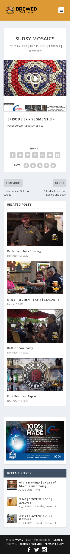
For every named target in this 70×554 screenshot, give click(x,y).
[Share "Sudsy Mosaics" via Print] (57, 155)
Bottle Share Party (20, 348)
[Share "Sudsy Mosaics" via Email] (50, 155)
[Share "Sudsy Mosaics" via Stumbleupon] (42, 155)
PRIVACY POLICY (54, 544)
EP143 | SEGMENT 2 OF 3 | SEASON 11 (35, 517)
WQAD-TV (21, 539)
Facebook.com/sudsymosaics (25, 125)
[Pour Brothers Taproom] (35, 374)
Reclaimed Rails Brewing (24, 251)
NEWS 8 (57, 539)
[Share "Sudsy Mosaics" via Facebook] (12, 155)
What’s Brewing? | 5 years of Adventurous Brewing (37, 484)
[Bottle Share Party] (35, 326)
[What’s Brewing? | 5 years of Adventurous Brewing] (12, 485)
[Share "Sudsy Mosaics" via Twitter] (20, 155)
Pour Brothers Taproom (24, 396)
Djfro (24, 46)
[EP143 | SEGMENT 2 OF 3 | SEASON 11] (12, 518)
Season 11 (50, 506)
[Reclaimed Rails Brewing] (35, 229)
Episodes (54, 46)
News (37, 489)
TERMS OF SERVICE (31, 544)
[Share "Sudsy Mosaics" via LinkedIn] (35, 155)
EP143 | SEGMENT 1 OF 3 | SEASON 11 (35, 500)
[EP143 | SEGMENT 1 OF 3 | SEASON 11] (12, 501)
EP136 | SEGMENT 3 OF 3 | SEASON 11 (33, 299)
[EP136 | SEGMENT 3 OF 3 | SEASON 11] (35, 277)
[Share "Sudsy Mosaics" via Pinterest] (27, 155)
